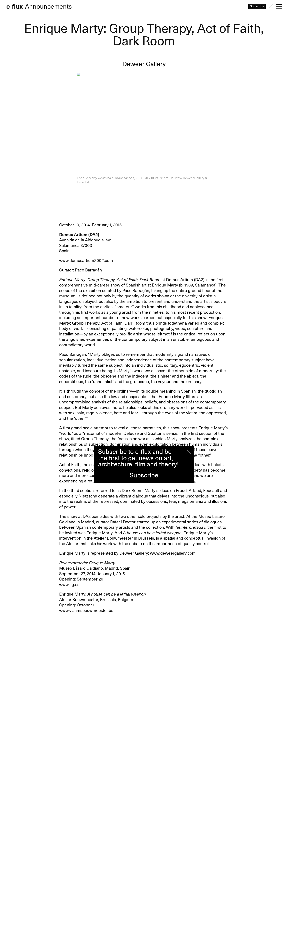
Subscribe (144, 475)
